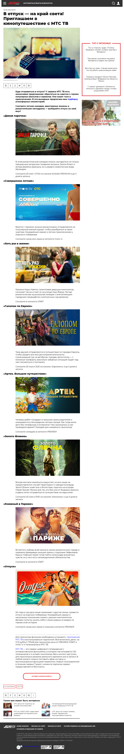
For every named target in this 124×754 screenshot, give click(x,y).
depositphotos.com (10, 80)
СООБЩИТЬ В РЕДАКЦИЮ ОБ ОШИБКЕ (30, 729)
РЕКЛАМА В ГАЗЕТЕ (54, 726)
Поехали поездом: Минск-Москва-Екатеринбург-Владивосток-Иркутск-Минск (101, 79)
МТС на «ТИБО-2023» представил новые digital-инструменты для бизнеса (26, 713)
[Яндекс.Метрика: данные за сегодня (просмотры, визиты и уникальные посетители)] (29, 746)
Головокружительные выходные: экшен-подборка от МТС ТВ (64, 705)
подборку (73, 99)
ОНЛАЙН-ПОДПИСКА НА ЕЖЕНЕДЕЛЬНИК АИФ (79, 726)
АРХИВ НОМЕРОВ (23, 726)
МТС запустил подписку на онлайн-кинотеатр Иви (24, 705)
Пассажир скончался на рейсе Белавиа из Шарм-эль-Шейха (101, 60)
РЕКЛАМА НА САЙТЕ (38, 726)
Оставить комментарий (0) (42, 676)
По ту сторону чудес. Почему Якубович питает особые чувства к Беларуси (101, 50)
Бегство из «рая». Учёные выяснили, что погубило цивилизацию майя (101, 69)
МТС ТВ (19, 649)
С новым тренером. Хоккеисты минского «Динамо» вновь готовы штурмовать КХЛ (101, 89)
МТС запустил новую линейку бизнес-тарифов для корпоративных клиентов (63, 713)
